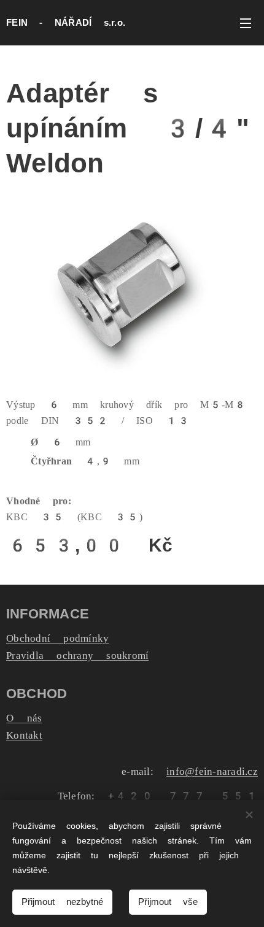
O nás (24, 718)
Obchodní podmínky (57, 638)
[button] (196, 22)
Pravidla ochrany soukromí (77, 655)
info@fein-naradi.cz (212, 771)
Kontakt (24, 735)
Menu (245, 22)
